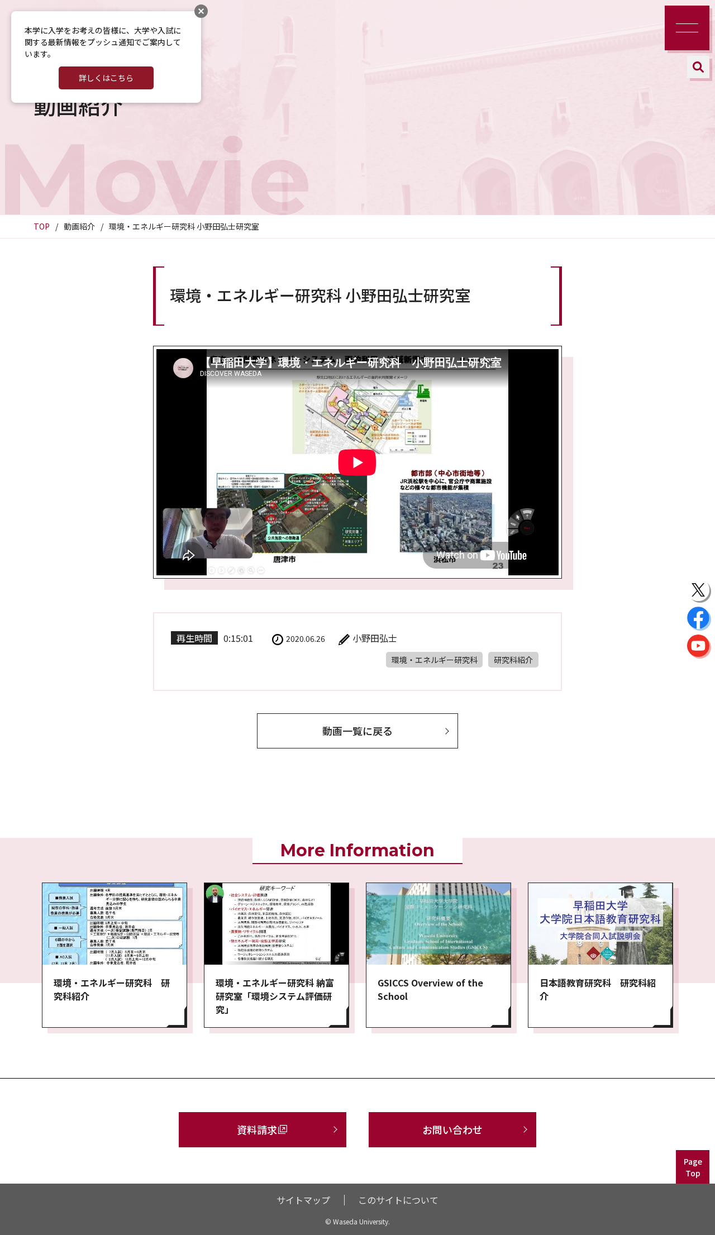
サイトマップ (303, 1200)
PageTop (693, 1167)
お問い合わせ (452, 1129)
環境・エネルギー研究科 (435, 659)
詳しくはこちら (106, 77)
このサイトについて (398, 1200)
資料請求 (257, 1129)
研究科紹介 (513, 659)
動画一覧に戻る (357, 730)
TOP (42, 226)
